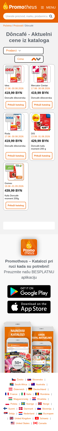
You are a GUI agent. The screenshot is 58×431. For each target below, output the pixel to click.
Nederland (29, 413)
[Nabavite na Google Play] (29, 291)
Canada (43, 423)
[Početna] (20, 5)
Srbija (12, 413)
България (48, 413)
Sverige (30, 404)
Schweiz (44, 418)
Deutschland (39, 389)
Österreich (19, 389)
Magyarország (21, 399)
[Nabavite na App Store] (29, 306)
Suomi (11, 408)
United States (22, 423)
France (13, 394)
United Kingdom (23, 418)
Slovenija (46, 408)
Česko (20, 379)
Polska (13, 404)
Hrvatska (41, 399)
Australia (40, 384)
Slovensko (37, 379)
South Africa (21, 384)
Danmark (28, 408)
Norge (46, 404)
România (44, 394)
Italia (28, 394)
